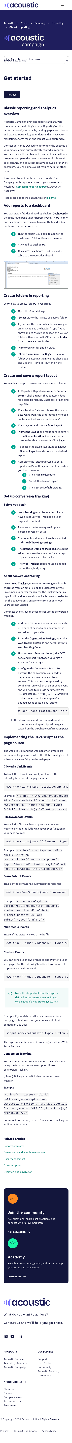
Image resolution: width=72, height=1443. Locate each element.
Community (45, 1367)
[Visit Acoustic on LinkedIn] (20, 1338)
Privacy (4, 1431)
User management (14, 1159)
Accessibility (49, 1431)
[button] (36, 61)
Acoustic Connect (14, 1359)
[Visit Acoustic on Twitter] (6, 1337)
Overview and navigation (18, 1172)
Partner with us (13, 1401)
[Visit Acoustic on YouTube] (12, 1338)
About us (9, 1389)
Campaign (40, 23)
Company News (13, 1397)
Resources (10, 1405)
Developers (44, 1375)
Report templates (14, 1146)
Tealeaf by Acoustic (15, 1363)
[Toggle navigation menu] (62, 5)
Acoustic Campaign (15, 1367)
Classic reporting (19, 27)
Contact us (12, 1323)
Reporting (57, 23)
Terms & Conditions (25, 1431)
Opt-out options (13, 1165)
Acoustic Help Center (16, 23)
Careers (8, 1393)
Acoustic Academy (49, 1371)
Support (42, 1359)
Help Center (45, 1363)
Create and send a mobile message (24, 1152)
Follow (12, 94)
